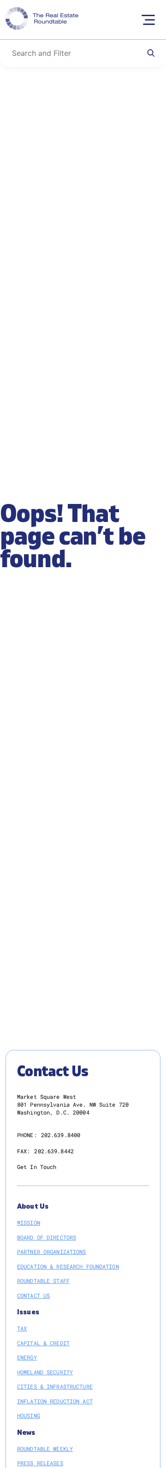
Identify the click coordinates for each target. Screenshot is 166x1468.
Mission (28, 1222)
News (26, 1432)
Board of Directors (46, 1237)
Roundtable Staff (43, 1280)
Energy (27, 1357)
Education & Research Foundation (68, 1266)
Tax (22, 1328)
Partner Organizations (51, 1251)
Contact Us (33, 1295)
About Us (32, 1206)
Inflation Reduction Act (55, 1401)
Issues (28, 1312)
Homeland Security (45, 1372)
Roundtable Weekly (45, 1448)
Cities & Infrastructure (55, 1386)
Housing (28, 1415)
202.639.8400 (60, 1134)
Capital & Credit (43, 1343)
